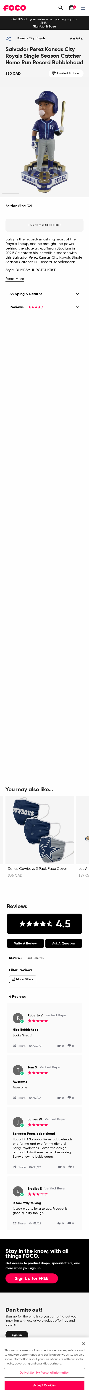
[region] (44, 1365)
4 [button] (61, 193)
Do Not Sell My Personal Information (44, 1372)
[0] (71, 7)
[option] (44, 23)
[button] (21, 1045)
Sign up (17, 1335)
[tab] (25, 943)
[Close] (84, 1344)
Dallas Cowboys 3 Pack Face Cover (37, 869)
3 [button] (44, 193)
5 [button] (78, 193)
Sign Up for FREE (32, 1279)
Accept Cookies (44, 1385)
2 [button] (28, 193)
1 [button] (11, 193)
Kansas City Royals (31, 38)
